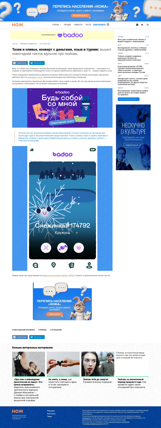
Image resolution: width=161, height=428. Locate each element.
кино (120, 63)
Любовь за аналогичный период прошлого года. (132, 383)
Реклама (51, 411)
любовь (15, 44)
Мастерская (99, 25)
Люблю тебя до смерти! (97, 380)
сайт (119, 76)
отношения (56, 330)
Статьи (55, 25)
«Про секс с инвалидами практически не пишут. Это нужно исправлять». (28, 390)
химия (120, 53)
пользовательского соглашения (119, 422)
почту (124, 420)
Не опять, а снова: (63, 383)
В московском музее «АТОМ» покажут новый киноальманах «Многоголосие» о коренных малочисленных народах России (131, 69)
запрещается (86, 418)
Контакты (51, 414)
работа (120, 88)
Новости (78, 25)
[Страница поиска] (148, 25)
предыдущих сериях (35, 77)
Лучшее (67, 25)
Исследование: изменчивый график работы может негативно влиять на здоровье (133, 93)
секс (119, 45)
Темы (49, 416)
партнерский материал (24, 330)
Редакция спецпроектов (28, 43)
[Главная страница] (17, 24)
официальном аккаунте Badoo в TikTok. (58, 275)
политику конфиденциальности (93, 424)
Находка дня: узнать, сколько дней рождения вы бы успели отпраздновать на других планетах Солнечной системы (132, 81)
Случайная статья (108, 24)
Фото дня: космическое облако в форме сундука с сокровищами (132, 40)
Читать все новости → (128, 99)
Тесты (88, 25)
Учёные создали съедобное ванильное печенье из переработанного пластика (129, 58)
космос (121, 36)
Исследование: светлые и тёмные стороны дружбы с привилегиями (132, 49)
